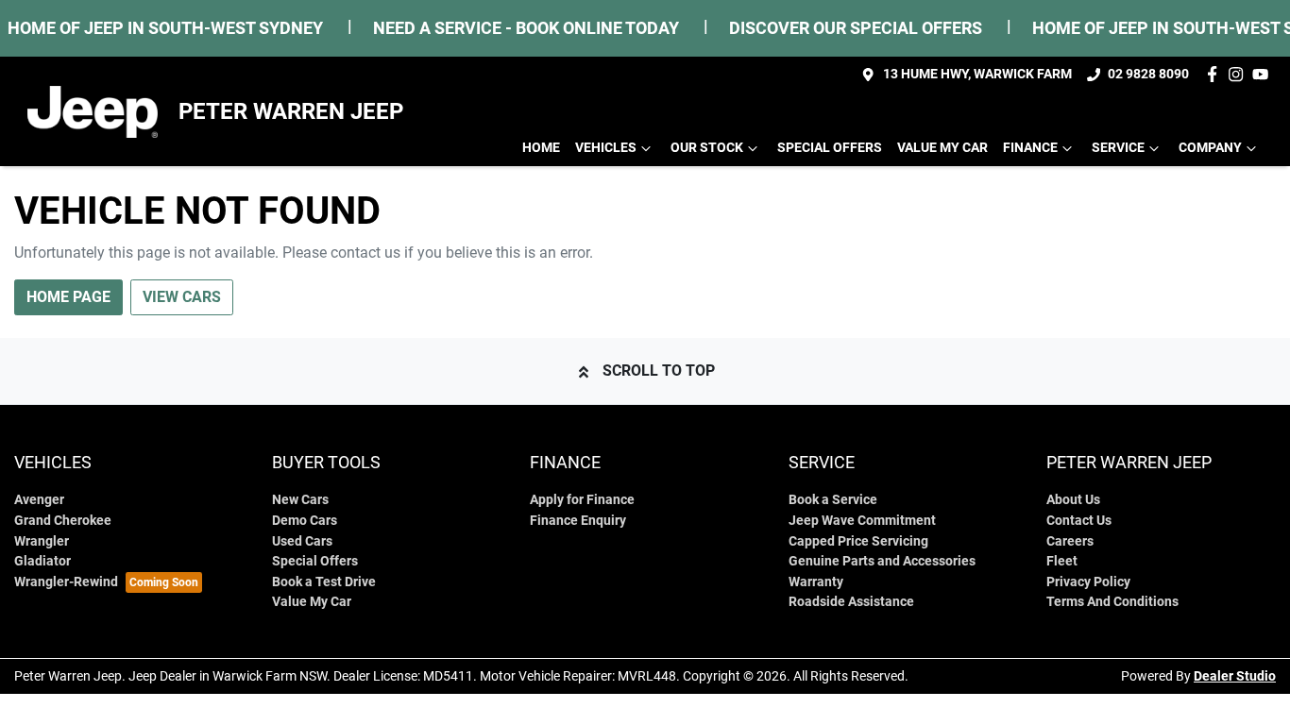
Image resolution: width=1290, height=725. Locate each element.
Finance (1030, 148)
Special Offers (829, 148)
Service (1118, 148)
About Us (1073, 500)
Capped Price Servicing (858, 541)
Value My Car (942, 148)
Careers (1070, 541)
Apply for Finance (582, 500)
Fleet (1062, 561)
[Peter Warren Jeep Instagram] (1239, 74)
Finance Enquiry (578, 521)
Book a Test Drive (324, 582)
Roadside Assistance (851, 602)
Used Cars (302, 541)
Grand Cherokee (62, 521)
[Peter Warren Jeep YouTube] (1264, 74)
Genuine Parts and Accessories (882, 561)
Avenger (39, 500)
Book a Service (833, 500)
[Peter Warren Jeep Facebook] (1216, 74)
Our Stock (706, 148)
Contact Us (1079, 521)
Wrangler (41, 541)
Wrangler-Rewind (66, 582)
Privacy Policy (1088, 582)
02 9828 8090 (1148, 74)
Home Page (68, 297)
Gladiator (42, 561)
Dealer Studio (1235, 675)
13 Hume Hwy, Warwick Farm (977, 74)
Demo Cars (304, 521)
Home (541, 148)
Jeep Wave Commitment (862, 521)
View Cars (182, 297)
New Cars (300, 500)
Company (1210, 148)
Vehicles (606, 148)
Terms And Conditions (1112, 602)
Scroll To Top (659, 370)
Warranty (816, 582)
